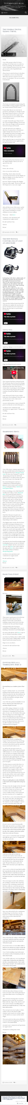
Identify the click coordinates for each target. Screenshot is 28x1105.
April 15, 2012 (7, 655)
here (14, 215)
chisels (18, 486)
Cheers (5, 561)
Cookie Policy (9, 1099)
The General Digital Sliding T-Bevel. (12, 30)
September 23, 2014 (9, 232)
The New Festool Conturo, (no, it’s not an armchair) (13, 241)
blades (11, 488)
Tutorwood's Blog (14, 3)
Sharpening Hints (11, 432)
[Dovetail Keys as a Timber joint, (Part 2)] (14, 674)
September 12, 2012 (9, 567)
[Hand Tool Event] (14, 584)
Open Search (25, 13)
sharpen (18, 472)
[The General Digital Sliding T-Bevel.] (14, 46)
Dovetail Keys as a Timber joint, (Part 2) (12, 664)
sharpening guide (8, 551)
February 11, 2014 (8, 424)
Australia (5, 544)
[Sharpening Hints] (14, 441)
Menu (5, 12)
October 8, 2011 (8, 1082)
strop (4, 486)
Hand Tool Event (11, 574)
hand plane (6, 488)
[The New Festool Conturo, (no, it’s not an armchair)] (14, 253)
